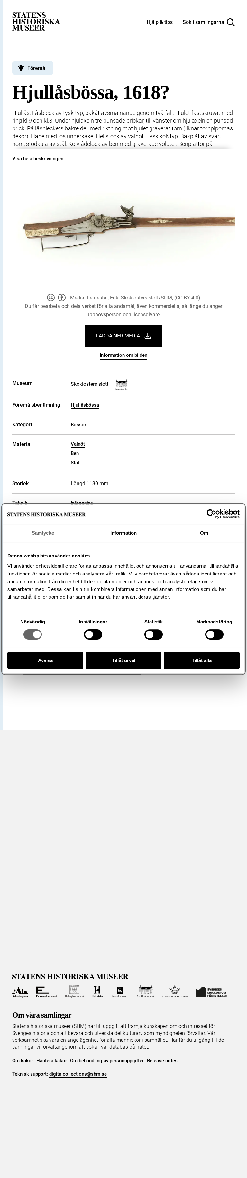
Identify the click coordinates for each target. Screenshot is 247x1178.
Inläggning (82, 503)
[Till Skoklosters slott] (145, 991)
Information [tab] (123, 533)
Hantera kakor (51, 1061)
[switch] (93, 634)
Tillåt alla (202, 660)
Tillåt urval (123, 660)
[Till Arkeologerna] (20, 991)
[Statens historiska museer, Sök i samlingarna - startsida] (36, 21)
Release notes (162, 1061)
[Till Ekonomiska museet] (46, 991)
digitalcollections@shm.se (78, 1074)
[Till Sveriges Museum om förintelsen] (211, 991)
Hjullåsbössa (85, 405)
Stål (75, 463)
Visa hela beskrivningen (37, 159)
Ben (75, 453)
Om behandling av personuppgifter (107, 1061)
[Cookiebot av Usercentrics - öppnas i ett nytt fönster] (211, 514)
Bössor (78, 425)
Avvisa (45, 660)
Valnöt (78, 444)
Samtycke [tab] (43, 533)
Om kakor (22, 1061)
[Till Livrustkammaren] (120, 991)
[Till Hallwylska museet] (74, 991)
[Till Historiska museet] (97, 991)
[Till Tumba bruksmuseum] (175, 991)
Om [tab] (204, 533)
